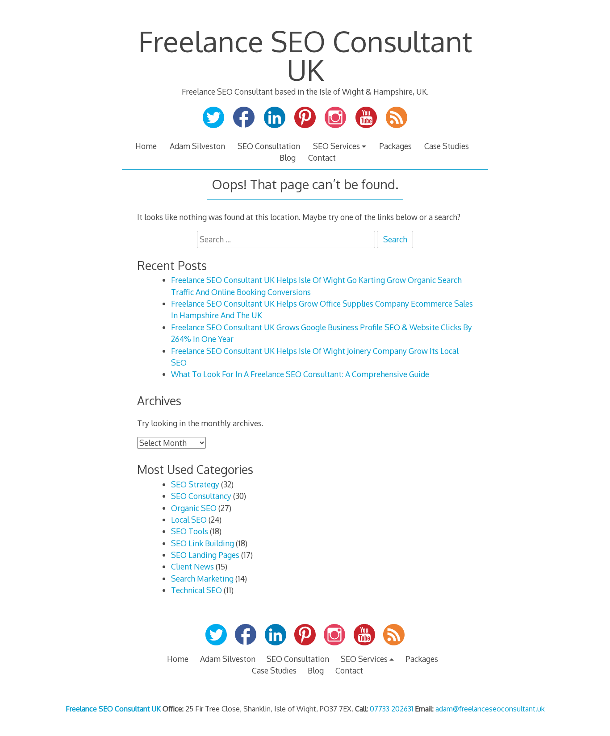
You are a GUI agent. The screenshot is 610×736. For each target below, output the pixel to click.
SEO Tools (189, 531)
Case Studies (446, 146)
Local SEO (189, 519)
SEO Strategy (195, 484)
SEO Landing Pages (205, 555)
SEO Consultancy (201, 496)
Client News (192, 566)
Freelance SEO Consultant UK (305, 55)
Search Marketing (202, 578)
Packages (395, 146)
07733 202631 (391, 708)
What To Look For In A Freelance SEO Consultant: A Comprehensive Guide (300, 374)
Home (146, 146)
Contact (322, 157)
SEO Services (336, 146)
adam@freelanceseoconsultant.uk (490, 708)
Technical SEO (196, 590)
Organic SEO (194, 508)
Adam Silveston (197, 146)
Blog (288, 157)
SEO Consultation (269, 146)
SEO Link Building (202, 543)
